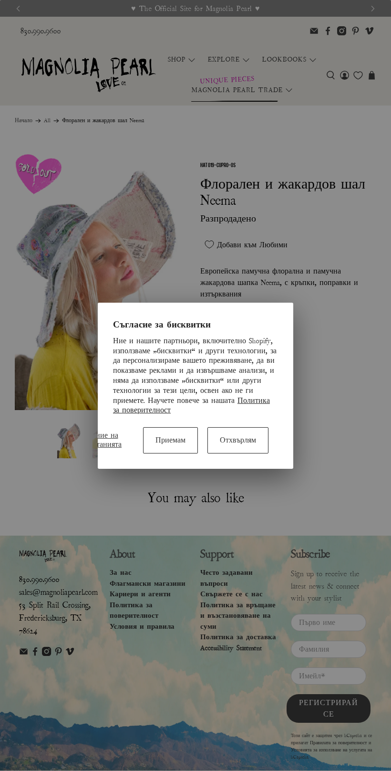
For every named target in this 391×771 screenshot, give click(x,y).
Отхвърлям (238, 440)
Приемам (170, 440)
